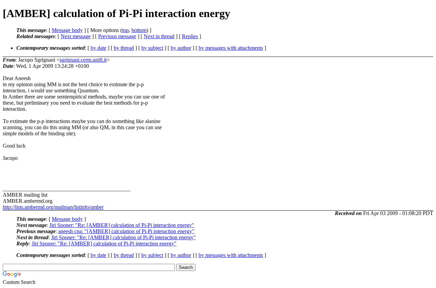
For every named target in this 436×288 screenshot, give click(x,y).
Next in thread (159, 36)
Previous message (117, 36)
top (125, 30)
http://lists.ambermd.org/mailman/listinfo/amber (53, 207)
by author (181, 48)
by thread (124, 48)
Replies (190, 36)
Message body (67, 30)
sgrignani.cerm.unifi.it (83, 60)
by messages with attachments (231, 48)
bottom (138, 30)
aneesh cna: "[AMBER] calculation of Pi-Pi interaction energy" (126, 231)
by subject (152, 48)
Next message (76, 36)
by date (98, 48)
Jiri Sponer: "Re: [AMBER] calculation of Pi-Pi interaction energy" (121, 225)
